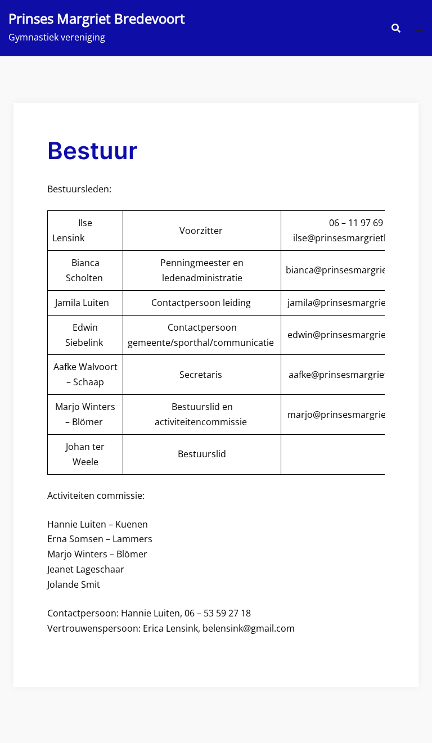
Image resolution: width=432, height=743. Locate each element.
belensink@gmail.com (248, 628)
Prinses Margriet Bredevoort (96, 18)
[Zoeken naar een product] (396, 28)
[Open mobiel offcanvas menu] (419, 27)
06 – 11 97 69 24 (363, 223)
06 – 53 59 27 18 (217, 613)
